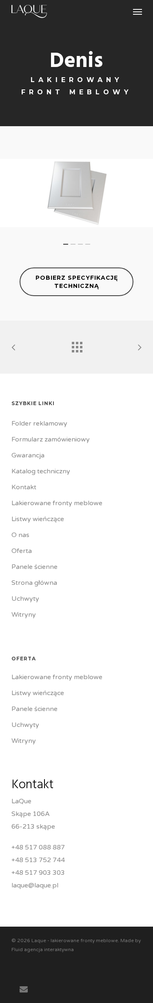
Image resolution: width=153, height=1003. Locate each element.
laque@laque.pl (34, 885)
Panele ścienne (34, 567)
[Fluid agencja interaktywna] (24, 980)
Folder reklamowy (39, 423)
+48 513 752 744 (38, 860)
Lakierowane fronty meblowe (56, 503)
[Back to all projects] (77, 345)
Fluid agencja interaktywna (42, 949)
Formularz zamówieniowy (50, 439)
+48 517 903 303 (38, 873)
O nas (20, 535)
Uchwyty (25, 599)
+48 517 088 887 (38, 847)
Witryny (23, 615)
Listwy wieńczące (37, 519)
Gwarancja (27, 455)
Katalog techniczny (40, 471)
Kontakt (23, 487)
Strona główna (34, 583)
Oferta (21, 551)
